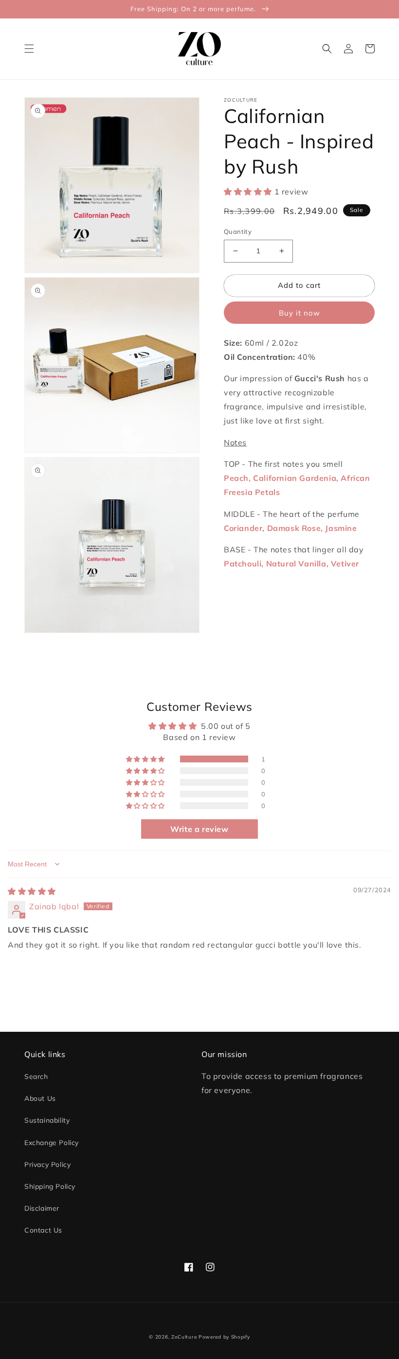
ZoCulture (184, 1337)
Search (36, 1076)
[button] (29, 48)
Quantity (238, 231)
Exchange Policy (51, 1142)
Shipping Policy (49, 1186)
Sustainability (47, 1120)
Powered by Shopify (224, 1337)
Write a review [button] (199, 829)
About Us (40, 1098)
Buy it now (299, 313)
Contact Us (43, 1230)
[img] (32, 891)
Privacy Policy (47, 1164)
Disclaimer (41, 1208)
